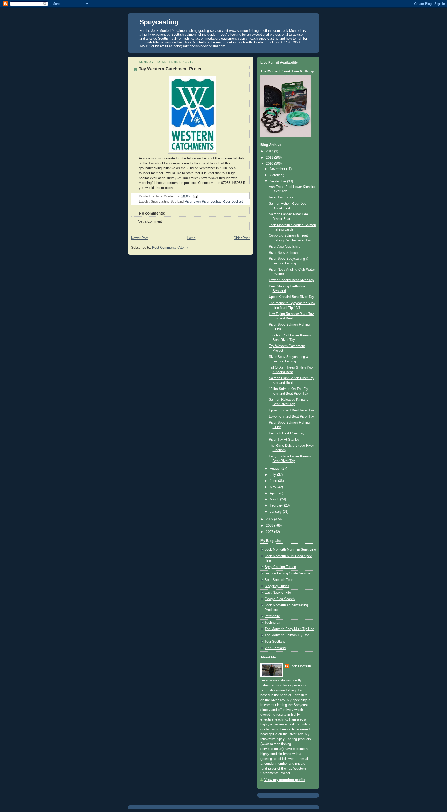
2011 (270, 157)
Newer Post (139, 238)
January (276, 512)
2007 (270, 532)
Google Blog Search (280, 599)
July (273, 475)
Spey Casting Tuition (280, 567)
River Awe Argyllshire (284, 246)
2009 (270, 519)
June (274, 481)
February (277, 505)
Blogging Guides (277, 586)
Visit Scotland (275, 648)
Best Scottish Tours (279, 580)
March (275, 499)
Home (191, 238)
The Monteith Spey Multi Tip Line (289, 629)
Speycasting (158, 22)
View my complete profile (284, 780)
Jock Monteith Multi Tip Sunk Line (290, 549)
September (278, 181)
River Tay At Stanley (284, 439)
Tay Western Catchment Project (171, 68)
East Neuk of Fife (278, 592)
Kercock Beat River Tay (286, 433)
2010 (270, 163)
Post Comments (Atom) (170, 247)
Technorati (272, 622)
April (274, 493)
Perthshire (272, 616)
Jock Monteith (300, 666)
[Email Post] (195, 196)
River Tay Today (281, 197)
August (275, 468)
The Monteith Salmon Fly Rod (287, 635)
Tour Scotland (275, 642)
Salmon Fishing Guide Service (287, 573)
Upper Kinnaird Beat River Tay (291, 297)
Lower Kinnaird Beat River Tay (291, 280)
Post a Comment (149, 221)
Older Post (242, 238)
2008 (270, 525)
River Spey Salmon (283, 253)
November (278, 169)
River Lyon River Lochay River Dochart (214, 201)
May (273, 487)
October (276, 175)
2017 (270, 151)
